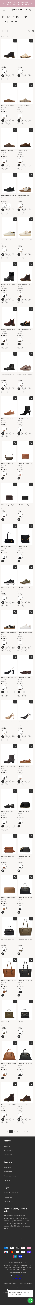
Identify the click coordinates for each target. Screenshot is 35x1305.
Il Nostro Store (8, 1150)
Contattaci (7, 1180)
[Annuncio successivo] (31, 3)
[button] (4, 10)
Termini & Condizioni (11, 1193)
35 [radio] (18, 736)
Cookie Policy (8, 1201)
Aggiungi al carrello (15, 40)
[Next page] (27, 1131)
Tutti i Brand (8, 1155)
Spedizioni (7, 1167)
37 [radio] (22, 75)
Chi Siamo (7, 1146)
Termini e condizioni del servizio (18, 1288)
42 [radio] (9, 75)
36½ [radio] (19, 344)
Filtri (29, 31)
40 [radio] (2, 75)
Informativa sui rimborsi (10, 1283)
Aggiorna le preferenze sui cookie (17, 1272)
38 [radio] (25, 75)
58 (24, 1132)
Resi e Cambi (8, 1171)
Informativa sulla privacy (26, 1283)
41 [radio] (6, 75)
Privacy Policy (8, 1197)
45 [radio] (6, 78)
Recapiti (18, 1297)
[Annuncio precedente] (3, 3)
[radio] (4, 71)
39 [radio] (29, 75)
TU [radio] (2, 478)
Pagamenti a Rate (10, 1176)
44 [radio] (2, 78)
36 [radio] (18, 75)
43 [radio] (13, 75)
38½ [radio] (13, 602)
